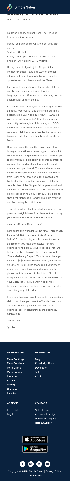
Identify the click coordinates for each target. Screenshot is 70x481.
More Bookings (15, 359)
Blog (37, 359)
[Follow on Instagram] (31, 464)
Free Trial (12, 410)
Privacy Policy (53, 471)
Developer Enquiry (45, 418)
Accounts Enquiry (45, 414)
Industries (12, 393)
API (37, 372)
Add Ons (12, 380)
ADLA (38, 376)
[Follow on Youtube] (47, 464)
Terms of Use (35, 475)
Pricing (11, 384)
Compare (12, 388)
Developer (41, 367)
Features (12, 376)
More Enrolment (16, 363)
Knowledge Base (44, 363)
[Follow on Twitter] (39, 464)
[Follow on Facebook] (22, 464)
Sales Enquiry (43, 410)
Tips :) (26, 19)
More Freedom (15, 372)
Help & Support (43, 422)
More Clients (14, 367)
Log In (10, 414)
